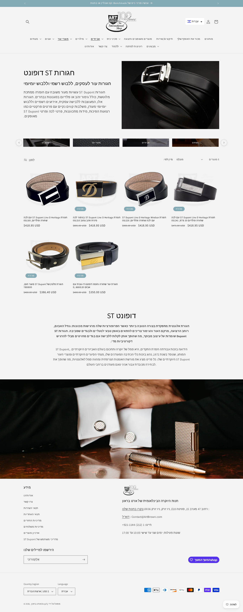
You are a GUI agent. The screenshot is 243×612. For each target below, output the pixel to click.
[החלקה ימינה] (224, 142)
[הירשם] (84, 559)
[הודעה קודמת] (25, 3)
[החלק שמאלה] (19, 142)
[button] (27, 22)
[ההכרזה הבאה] (218, 3)
